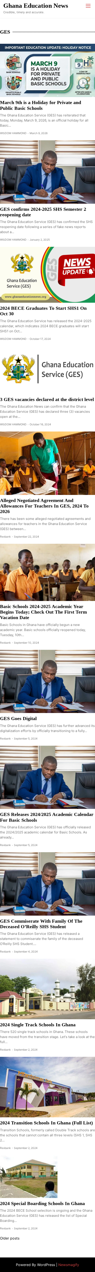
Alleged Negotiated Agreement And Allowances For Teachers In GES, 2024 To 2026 (44, 506)
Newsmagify (68, 1264)
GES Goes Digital (18, 718)
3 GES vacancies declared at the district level (47, 399)
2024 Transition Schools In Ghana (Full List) (46, 1123)
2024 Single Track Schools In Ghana (38, 1024)
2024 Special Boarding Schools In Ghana (42, 1203)
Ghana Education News (35, 5)
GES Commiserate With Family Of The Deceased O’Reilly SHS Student (41, 923)
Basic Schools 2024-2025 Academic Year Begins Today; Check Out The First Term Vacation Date (43, 612)
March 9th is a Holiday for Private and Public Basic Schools (40, 105)
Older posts (9, 1238)
